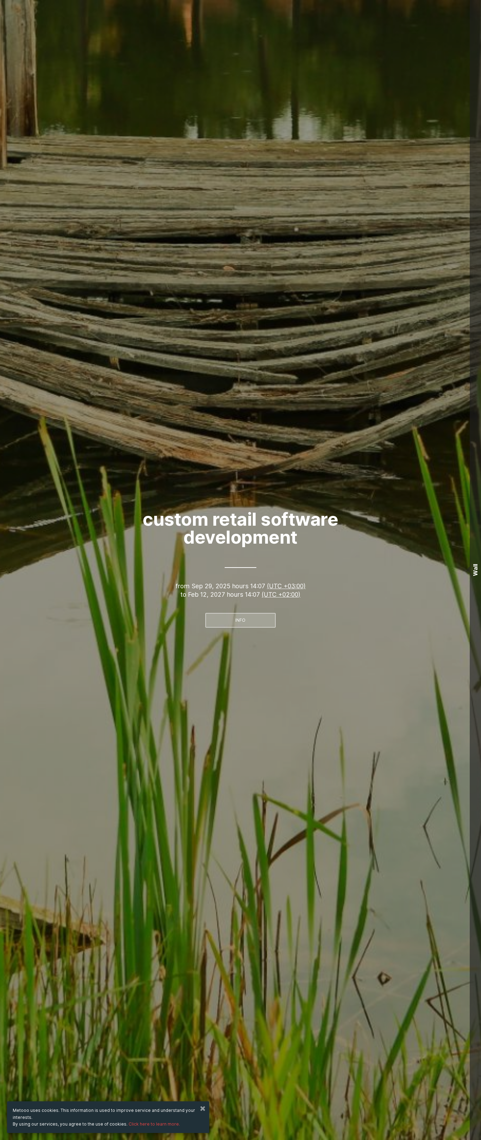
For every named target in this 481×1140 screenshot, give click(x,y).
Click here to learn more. (154, 1124)
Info (240, 620)
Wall (475, 570)
